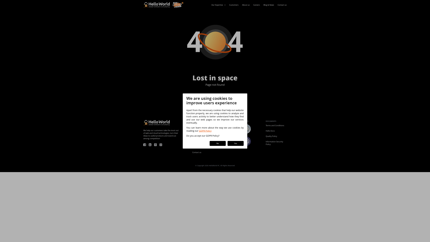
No (217, 143)
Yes (235, 143)
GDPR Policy (205, 130)
